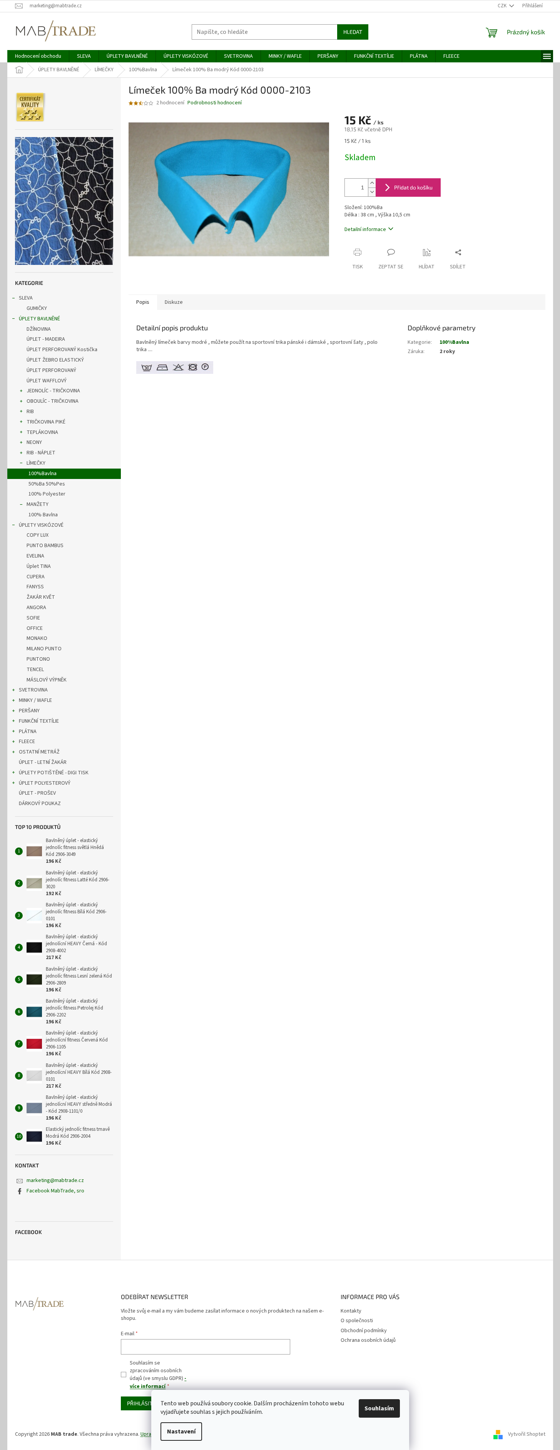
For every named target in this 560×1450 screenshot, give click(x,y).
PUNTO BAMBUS (45, 545)
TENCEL (35, 669)
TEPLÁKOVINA (42, 432)
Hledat (352, 31)
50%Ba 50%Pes (46, 484)
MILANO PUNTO (44, 649)
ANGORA (36, 607)
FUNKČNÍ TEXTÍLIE (39, 721)
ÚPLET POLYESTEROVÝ (44, 783)
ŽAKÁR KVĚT (41, 597)
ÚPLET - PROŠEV (37, 793)
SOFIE (33, 618)
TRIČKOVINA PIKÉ (46, 422)
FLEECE (27, 741)
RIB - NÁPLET (41, 453)
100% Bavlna (43, 515)
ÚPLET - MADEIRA (46, 339)
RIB (30, 411)
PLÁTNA (28, 731)
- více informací (158, 1382)
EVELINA (35, 556)
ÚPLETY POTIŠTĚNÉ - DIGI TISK (54, 773)
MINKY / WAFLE (35, 700)
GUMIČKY (37, 308)
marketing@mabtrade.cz (55, 1180)
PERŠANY (29, 711)
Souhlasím (379, 1408)
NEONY (34, 442)
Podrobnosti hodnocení (214, 103)
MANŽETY (37, 504)
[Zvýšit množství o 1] (372, 183)
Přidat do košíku (413, 187)
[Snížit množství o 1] (372, 192)
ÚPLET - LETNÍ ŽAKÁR (43, 762)
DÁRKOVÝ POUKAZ (40, 803)
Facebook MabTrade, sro (55, 1191)
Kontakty (351, 1311)
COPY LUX (37, 535)
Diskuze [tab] (174, 302)
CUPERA (36, 577)
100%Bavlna (42, 473)
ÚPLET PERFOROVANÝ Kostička (62, 349)
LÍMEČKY (36, 463)
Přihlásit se (143, 1403)
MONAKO (37, 638)
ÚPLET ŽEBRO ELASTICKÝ (55, 360)
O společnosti (357, 1320)
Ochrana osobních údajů (368, 1340)
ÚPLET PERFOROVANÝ (51, 370)
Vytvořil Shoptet (526, 1434)
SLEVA (26, 298)
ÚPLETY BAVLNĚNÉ (39, 319)
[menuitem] (38, 56)
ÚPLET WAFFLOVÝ (47, 381)
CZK (503, 5)
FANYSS (35, 587)
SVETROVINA (33, 690)
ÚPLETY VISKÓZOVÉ (41, 525)
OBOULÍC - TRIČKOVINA (53, 401)
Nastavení (181, 1431)
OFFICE (35, 628)
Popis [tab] (142, 302)
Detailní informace (365, 229)
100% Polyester (46, 494)
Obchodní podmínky (364, 1330)
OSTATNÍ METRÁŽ (39, 752)
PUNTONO (38, 659)
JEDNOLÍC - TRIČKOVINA (53, 391)
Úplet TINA (39, 566)
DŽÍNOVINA (39, 329)
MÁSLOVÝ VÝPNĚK (47, 680)
